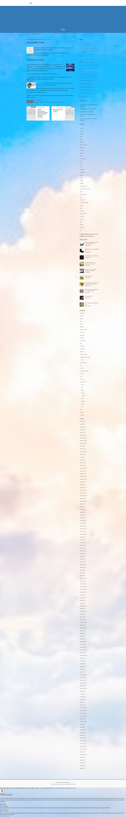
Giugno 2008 (82, 729)
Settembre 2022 (83, 468)
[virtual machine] (31, 109)
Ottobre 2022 (83, 465)
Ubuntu (28, 77)
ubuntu (82, 80)
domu (94, 62)
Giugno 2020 (82, 509)
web (81, 221)
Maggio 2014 (83, 581)
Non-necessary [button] (3, 809)
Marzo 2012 (82, 616)
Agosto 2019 (82, 537)
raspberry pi (96, 73)
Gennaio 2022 (83, 470)
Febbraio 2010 (83, 674)
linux (73, 39)
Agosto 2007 (82, 757)
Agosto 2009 (82, 691)
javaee (81, 161)
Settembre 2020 (83, 501)
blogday (81, 133)
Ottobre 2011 (83, 625)
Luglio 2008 (82, 727)
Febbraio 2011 (83, 641)
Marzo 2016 (82, 561)
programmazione (83, 186)
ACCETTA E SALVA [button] (5, 816)
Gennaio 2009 (83, 710)
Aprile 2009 (82, 702)
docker (87, 62)
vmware (82, 90)
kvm (42, 102)
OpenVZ (30, 68)
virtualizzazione (85, 84)
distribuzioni (37, 102)
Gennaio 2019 (83, 542)
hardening (82, 65)
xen (62, 102)
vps (94, 90)
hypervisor (87, 65)
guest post (82, 150)
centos (89, 59)
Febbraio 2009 (83, 707)
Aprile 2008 (82, 735)
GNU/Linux (82, 147)
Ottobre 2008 (83, 718)
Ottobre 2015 (83, 567)
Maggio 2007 (83, 765)
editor (81, 139)
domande (90, 62)
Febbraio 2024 (83, 462)
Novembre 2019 (83, 528)
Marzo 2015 (82, 575)
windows (87, 93)
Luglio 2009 (82, 694)
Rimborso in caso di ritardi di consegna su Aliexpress (88, 119)
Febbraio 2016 (83, 564)
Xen (52, 64)
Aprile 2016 (82, 559)
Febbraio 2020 (83, 520)
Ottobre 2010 (83, 652)
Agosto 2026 (82, 421)
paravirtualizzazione (83, 73)
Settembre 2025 (83, 443)
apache (81, 59)
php (88, 73)
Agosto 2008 (82, 724)
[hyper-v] (69, 109)
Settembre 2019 (83, 534)
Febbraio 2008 (83, 740)
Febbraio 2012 (83, 619)
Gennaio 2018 (83, 553)
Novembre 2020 (83, 495)
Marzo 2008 (82, 738)
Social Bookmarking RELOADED (90, 48)
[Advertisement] (63, 17)
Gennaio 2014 (83, 583)
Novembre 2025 (83, 440)
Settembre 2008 (83, 721)
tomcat (96, 77)
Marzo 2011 (82, 638)
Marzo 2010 (82, 671)
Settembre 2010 (83, 655)
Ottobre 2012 (83, 608)
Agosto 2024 (82, 454)
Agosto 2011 (82, 630)
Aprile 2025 (82, 446)
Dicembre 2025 (83, 437)
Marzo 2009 (82, 705)
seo (81, 197)
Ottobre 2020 (83, 498)
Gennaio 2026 (83, 435)
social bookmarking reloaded (86, 77)
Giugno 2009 (82, 696)
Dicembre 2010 (83, 647)
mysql (94, 68)
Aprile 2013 (82, 603)
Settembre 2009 (83, 688)
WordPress (57, 784)
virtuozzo (93, 87)
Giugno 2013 (82, 597)
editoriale (82, 142)
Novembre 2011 (83, 622)
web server (82, 93)
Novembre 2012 (83, 605)
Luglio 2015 (82, 572)
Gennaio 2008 (83, 743)
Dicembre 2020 (83, 492)
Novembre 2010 (83, 649)
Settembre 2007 (83, 754)
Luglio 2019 (82, 539)
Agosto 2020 (82, 503)
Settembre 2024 (83, 451)
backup (85, 59)
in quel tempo (83, 158)
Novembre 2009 (83, 682)
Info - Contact (85, 43)
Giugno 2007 (82, 762)
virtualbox (58, 102)
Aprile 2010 (82, 669)
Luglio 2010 (82, 660)
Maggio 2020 (83, 512)
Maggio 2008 (83, 732)
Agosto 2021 (82, 481)
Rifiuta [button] (54, 788)
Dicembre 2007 (83, 746)
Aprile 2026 (82, 429)
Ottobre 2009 (83, 685)
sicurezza (94, 75)
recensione (82, 75)
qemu (54, 102)
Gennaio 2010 (83, 677)
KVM (34, 66)
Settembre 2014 (83, 578)
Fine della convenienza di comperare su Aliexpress (88, 115)
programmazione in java (85, 188)
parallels (82, 180)
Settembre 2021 (83, 479)
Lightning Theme (63, 784)
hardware (82, 153)
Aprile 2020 (82, 515)
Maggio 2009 (83, 699)
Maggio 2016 (83, 556)
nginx (98, 68)
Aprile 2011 (82, 636)
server (90, 75)
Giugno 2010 (82, 663)
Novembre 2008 (83, 716)
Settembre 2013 (83, 592)
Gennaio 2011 (83, 644)
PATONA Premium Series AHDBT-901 (88, 109)
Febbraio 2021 (83, 487)
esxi (97, 62)
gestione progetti (83, 144)
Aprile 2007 (82, 768)
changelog (92, 59)
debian (82, 62)
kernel (83, 68)
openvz (49, 102)
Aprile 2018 (82, 548)
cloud (81, 136)
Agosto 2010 (82, 658)
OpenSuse (38, 83)
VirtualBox (51, 66)
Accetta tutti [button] (41, 788)
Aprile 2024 (82, 459)
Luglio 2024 (82, 457)
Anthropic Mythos (88, 296)
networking (82, 172)
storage (81, 205)
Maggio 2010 (83, 666)
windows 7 (92, 93)
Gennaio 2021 (83, 490)
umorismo (82, 210)
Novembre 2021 (83, 476)
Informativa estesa (86, 45)
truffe (81, 208)
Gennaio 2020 (83, 523)
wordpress (83, 96)
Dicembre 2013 (83, 586)
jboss (80, 68)
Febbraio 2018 (83, 550)
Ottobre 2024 (83, 448)
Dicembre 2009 (83, 680)
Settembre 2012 (83, 611)
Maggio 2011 (82, 633)
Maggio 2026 (83, 426)
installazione (94, 65)
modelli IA (82, 169)
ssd (93, 77)
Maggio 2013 (83, 600)
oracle (81, 177)
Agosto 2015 (82, 570)
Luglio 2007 (82, 760)
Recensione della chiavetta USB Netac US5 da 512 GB (89, 105)
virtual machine (39, 100)
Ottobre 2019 (83, 531)
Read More (73, 788)
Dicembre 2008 (83, 713)
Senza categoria (83, 194)
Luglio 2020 (82, 506)
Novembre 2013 (83, 589)
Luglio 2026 (82, 424)
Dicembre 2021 (83, 473)
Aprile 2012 (82, 614)
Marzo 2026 (82, 432)
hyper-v (81, 155)
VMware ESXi (89, 90)
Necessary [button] (2, 803)
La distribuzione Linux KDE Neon (87, 111)
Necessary (3, 804)
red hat (87, 75)
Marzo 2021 (82, 484)
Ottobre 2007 (83, 751)
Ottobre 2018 (83, 545)
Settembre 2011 (83, 627)
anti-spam (82, 128)
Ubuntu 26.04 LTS (88, 276)
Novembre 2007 (83, 749)
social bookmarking (84, 202)
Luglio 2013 (82, 594)
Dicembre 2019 (83, 526)
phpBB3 (81, 183)
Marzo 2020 (82, 517)
